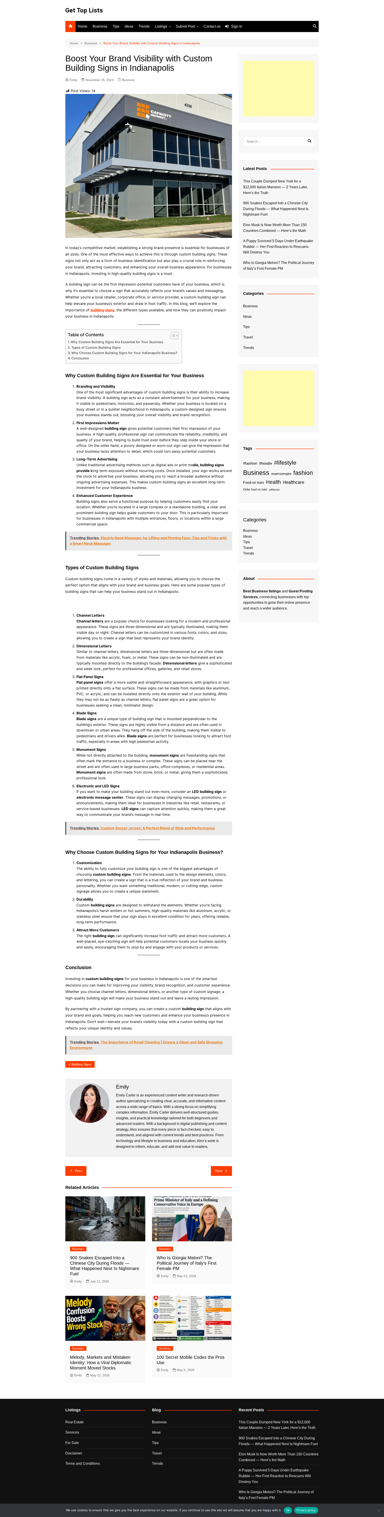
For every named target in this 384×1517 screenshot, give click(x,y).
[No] (378, 1510)
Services (72, 1432)
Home (82, 26)
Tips (116, 26)
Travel (248, 337)
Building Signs (81, 1064)
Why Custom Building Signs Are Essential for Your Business (117, 342)
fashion (303, 473)
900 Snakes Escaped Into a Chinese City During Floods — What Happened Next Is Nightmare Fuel (275, 208)
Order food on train (255, 489)
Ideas (129, 26)
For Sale (72, 1443)
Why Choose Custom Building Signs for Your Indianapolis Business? (124, 353)
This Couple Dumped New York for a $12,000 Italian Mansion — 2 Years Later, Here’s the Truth (275, 186)
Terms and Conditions (82, 1463)
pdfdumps (274, 489)
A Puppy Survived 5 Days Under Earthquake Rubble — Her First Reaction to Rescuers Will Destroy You (278, 246)
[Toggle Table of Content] (172, 335)
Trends (144, 26)
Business (100, 26)
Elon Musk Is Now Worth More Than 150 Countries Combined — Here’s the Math (275, 228)
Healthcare (293, 482)
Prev (78, 1171)
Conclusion (80, 358)
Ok (288, 1510)
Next (218, 1171)
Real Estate (74, 1422)
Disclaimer (73, 1453)
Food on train (253, 482)
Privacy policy (306, 1510)
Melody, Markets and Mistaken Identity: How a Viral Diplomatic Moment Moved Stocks (100, 1362)
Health (273, 482)
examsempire (281, 474)
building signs (102, 310)
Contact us (212, 26)
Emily (73, 80)
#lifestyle (285, 462)
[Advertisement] (278, 88)
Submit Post (185, 26)
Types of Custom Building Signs (96, 347)
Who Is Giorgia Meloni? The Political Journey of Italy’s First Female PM (186, 1263)
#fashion (250, 463)
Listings (161, 26)
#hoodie (265, 463)
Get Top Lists (84, 10)
